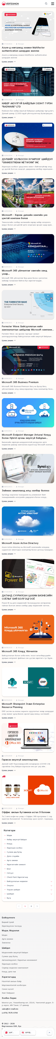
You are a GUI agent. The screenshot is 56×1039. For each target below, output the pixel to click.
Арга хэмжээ (12, 860)
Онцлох (10, 885)
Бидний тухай (8, 922)
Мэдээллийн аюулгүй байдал (15, 952)
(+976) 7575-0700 (10, 1013)
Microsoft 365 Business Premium (20, 382)
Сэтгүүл (10, 873)
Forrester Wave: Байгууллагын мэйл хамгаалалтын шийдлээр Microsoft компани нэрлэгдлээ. (27, 329)
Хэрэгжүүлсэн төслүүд (11, 926)
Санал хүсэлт (8, 989)
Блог (9, 869)
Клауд (9, 844)
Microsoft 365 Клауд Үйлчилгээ (19, 651)
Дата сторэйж (13, 856)
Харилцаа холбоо (14, 848)
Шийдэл (10, 894)
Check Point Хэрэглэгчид (17, 877)
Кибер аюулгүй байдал (17, 839)
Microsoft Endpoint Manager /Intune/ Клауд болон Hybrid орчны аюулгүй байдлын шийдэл (26, 438)
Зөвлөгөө (6, 943)
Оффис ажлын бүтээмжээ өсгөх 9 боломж (26, 812)
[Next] (37, 906)
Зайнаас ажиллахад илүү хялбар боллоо (25, 490)
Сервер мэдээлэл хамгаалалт (15, 968)
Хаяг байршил (8, 993)
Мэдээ (9, 835)
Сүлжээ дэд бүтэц (14, 852)
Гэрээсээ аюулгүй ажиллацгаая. (20, 759)
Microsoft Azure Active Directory (20, 543)
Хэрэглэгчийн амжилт (16, 864)
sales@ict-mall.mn (10, 1009)
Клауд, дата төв (9, 972)
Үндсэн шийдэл (13, 890)
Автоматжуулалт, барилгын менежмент (19, 960)
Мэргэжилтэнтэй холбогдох (14, 985)
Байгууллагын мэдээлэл (17, 881)
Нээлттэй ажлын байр (11, 981)
